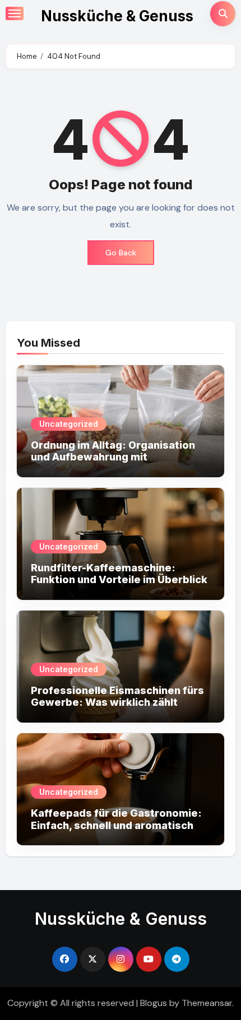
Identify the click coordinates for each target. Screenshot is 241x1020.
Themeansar (207, 1003)
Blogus (153, 1003)
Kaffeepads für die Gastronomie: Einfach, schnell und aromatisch (116, 819)
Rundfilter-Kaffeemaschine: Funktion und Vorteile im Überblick (119, 574)
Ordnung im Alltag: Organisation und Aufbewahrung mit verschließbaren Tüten (113, 457)
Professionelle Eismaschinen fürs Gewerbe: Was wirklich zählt (117, 696)
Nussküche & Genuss (117, 16)
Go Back (120, 253)
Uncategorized (68, 424)
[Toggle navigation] (15, 13)
